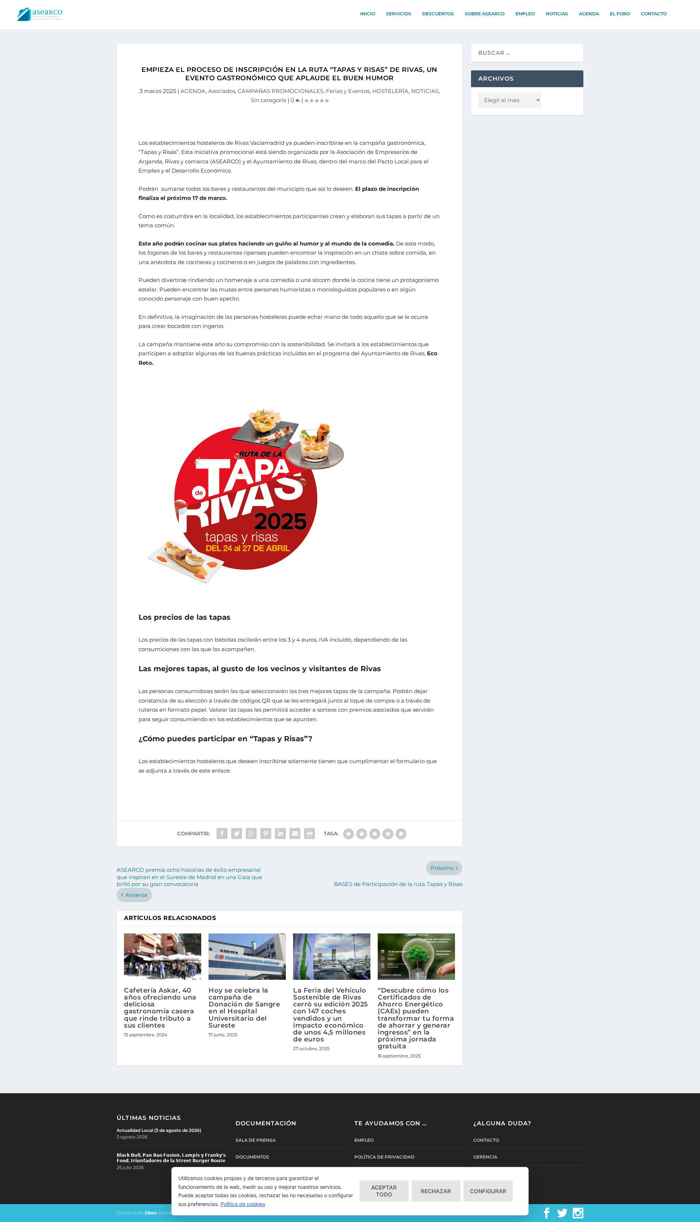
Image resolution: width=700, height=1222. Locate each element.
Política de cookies (243, 1204)
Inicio (367, 13)
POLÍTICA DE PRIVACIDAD (384, 1157)
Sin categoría (268, 100)
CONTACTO (654, 13)
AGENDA (589, 13)
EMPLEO (525, 13)
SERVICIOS (398, 13)
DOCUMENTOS (252, 1157)
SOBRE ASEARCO (485, 13)
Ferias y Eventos (348, 91)
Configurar (488, 1191)
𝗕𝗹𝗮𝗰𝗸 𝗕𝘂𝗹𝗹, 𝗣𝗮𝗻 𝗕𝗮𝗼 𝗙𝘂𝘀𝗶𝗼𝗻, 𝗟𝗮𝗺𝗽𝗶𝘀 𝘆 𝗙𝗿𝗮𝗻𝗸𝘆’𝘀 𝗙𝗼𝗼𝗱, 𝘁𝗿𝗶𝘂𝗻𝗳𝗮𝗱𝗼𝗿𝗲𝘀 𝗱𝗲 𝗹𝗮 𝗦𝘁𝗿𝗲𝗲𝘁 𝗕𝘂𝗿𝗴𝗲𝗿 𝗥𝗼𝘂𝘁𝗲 (171, 1158)
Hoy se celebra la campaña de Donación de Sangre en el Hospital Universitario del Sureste (244, 1007)
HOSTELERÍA (390, 91)
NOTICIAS (557, 13)
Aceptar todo (384, 1191)
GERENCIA (485, 1157)
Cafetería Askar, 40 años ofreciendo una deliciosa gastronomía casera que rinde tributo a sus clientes (160, 1007)
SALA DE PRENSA (256, 1140)
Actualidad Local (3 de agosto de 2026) (159, 1130)
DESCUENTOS (438, 13)
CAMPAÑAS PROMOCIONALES (280, 91)
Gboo (151, 1212)
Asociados (221, 91)
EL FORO (620, 13)
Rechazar (436, 1191)
